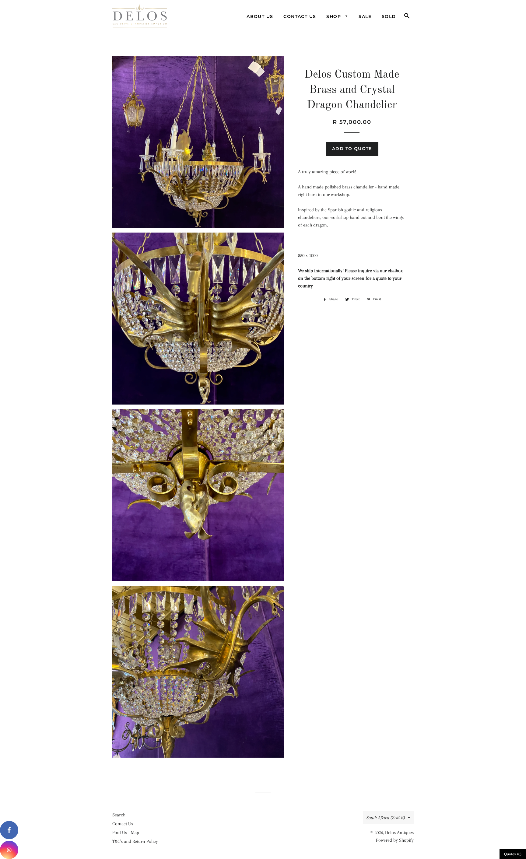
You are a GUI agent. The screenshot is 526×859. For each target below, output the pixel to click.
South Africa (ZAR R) (385, 817)
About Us (260, 16)
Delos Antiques (399, 832)
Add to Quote (352, 148)
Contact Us (299, 16)
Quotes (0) (512, 854)
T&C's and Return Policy (135, 841)
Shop (334, 16)
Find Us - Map (125, 832)
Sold (389, 16)
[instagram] (9, 850)
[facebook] (9, 830)
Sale (365, 16)
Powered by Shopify (395, 840)
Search (118, 815)
